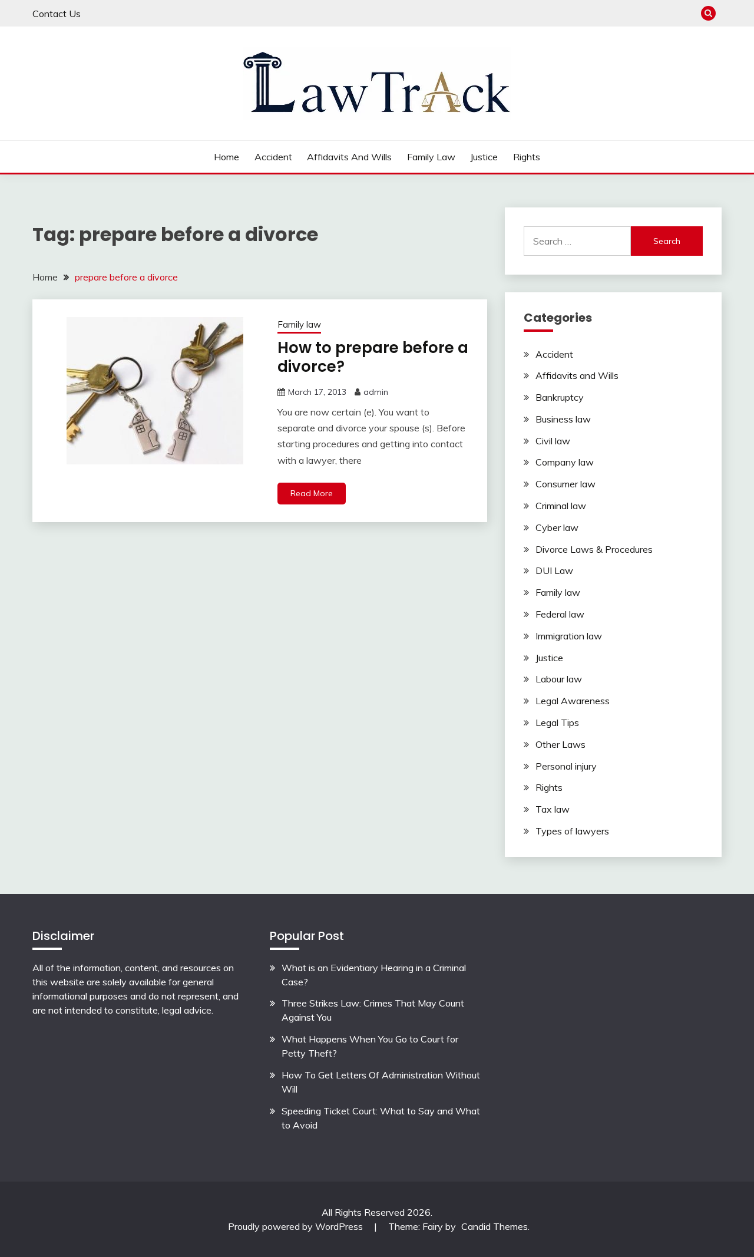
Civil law (552, 441)
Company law (564, 462)
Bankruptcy (559, 397)
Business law (563, 419)
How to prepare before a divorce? (372, 357)
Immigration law (568, 636)
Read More (311, 493)
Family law (431, 157)
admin (375, 392)
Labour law (558, 679)
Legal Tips (557, 722)
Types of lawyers (572, 831)
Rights (526, 157)
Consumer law (565, 484)
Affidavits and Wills (349, 157)
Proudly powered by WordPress (296, 1226)
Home (226, 157)
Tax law (552, 809)
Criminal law (560, 506)
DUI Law (554, 570)
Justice (484, 157)
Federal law (559, 614)
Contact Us (56, 13)
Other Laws (560, 744)
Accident (273, 157)
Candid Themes (494, 1226)
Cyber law (556, 527)
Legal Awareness (572, 701)
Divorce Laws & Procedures (594, 549)
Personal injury (566, 766)
